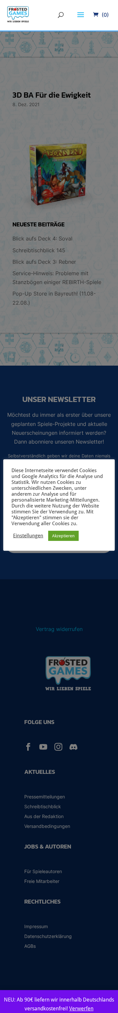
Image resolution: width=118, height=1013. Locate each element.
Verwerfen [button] (81, 1008)
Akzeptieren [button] (63, 535)
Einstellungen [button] (28, 535)
